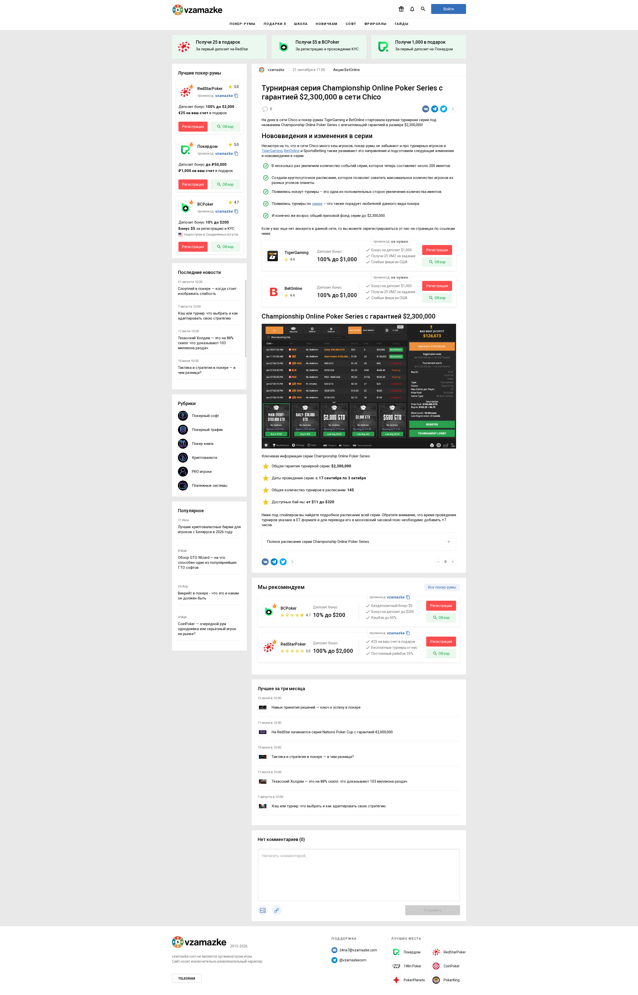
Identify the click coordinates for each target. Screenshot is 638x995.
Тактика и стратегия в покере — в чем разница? (313, 756)
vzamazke (276, 70)
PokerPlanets (414, 980)
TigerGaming (272, 151)
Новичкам (327, 24)
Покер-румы (243, 24)
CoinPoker (452, 966)
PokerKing (452, 980)
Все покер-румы (442, 587)
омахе (317, 203)
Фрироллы (375, 24)
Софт (351, 24)
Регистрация (437, 250)
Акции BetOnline (346, 70)
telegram (186, 978)
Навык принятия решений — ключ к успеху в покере (316, 707)
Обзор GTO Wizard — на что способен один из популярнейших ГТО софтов (207, 562)
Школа (301, 24)
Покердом (412, 952)
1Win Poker (412, 966)
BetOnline (292, 151)
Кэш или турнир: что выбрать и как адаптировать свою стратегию (329, 806)
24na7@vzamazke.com (358, 950)
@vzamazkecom (352, 960)
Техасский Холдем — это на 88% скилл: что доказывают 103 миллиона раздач (339, 781)
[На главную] (197, 9)
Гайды (402, 24)
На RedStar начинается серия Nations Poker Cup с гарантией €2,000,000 (332, 732)
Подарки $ (275, 24)
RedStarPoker (455, 952)
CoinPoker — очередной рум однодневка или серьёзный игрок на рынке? (207, 629)
